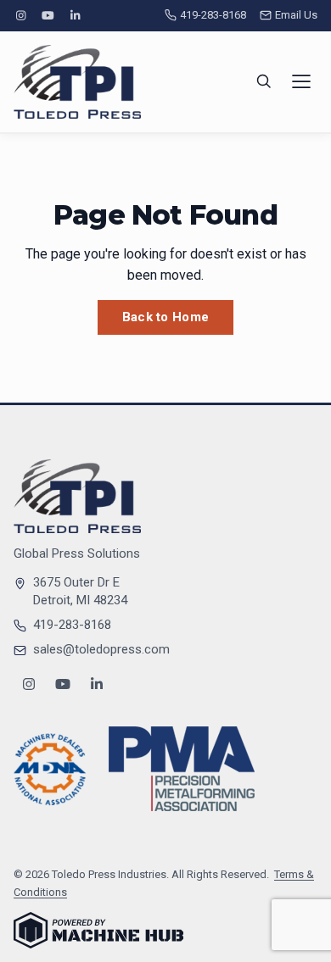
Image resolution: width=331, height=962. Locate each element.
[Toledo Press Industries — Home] (77, 82)
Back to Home (166, 317)
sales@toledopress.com (101, 649)
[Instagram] (20, 15)
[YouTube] (47, 15)
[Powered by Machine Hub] (98, 930)
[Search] (264, 81)
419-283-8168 (213, 14)
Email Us (296, 14)
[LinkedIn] (75, 15)
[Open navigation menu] (301, 81)
